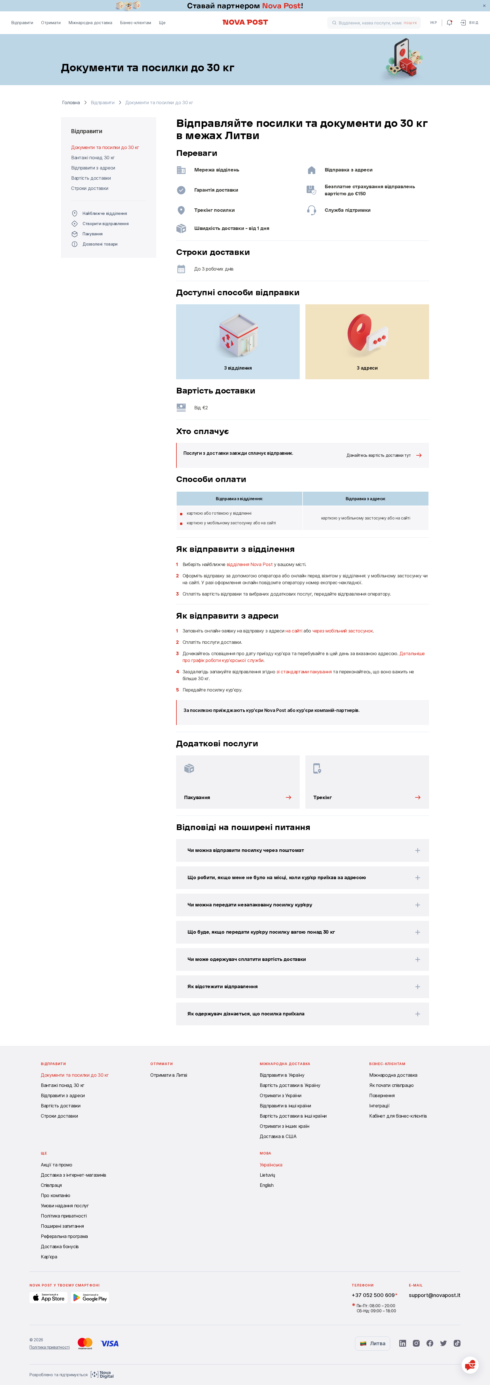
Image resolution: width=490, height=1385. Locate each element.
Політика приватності (64, 1216)
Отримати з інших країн (284, 1126)
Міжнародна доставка (90, 22)
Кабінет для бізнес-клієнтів (398, 1116)
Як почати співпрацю (391, 1085)
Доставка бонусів (60, 1246)
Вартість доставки (91, 178)
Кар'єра (49, 1257)
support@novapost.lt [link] (435, 1295)
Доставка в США (278, 1136)
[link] (245, 5)
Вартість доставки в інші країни (293, 1116)
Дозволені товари (100, 244)
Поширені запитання (62, 1226)
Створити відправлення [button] (105, 223)
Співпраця (51, 1185)
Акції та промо (56, 1165)
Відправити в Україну (282, 1075)
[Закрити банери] (484, 5)
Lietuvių (267, 1175)
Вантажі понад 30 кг (93, 157)
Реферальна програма (64, 1236)
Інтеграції (379, 1106)
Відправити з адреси (93, 168)
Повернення (382, 1095)
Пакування (93, 233)
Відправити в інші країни (285, 1106)
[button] (295, 850)
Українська (271, 1165)
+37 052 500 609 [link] (373, 1295)
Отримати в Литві (168, 1075)
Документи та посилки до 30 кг (105, 147)
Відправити (22, 22)
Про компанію (55, 1195)
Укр (433, 22)
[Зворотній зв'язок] (470, 1365)
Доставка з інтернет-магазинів (73, 1175)
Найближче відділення (105, 213)
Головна (71, 102)
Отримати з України (280, 1095)
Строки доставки (89, 188)
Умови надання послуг (65, 1205)
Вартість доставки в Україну (290, 1085)
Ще (162, 22)
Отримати (51, 22)
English (267, 1185)
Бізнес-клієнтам (135, 22)
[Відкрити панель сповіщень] (449, 23)
